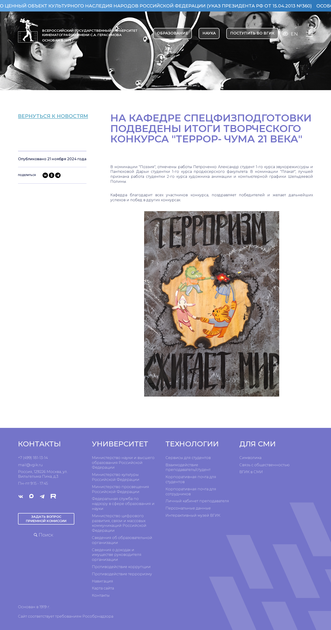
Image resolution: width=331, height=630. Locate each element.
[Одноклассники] (51, 175)
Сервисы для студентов (188, 458)
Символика (250, 458)
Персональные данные (188, 508)
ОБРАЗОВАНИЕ (172, 33)
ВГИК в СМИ (251, 472)
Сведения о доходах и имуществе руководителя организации (116, 555)
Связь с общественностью (264, 465)
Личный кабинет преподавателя (197, 501)
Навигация (102, 581)
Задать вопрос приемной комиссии (46, 519)
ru (41, 465)
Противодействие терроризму (122, 574)
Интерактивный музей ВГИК (193, 515)
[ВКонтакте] (45, 175)
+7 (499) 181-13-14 (33, 458)
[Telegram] (58, 175)
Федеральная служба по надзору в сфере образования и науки (123, 504)
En (294, 34)
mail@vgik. (28, 465)
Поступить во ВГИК (252, 33)
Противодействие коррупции (121, 567)
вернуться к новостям (53, 116)
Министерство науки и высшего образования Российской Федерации (123, 463)
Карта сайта (103, 588)
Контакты (101, 595)
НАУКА (209, 33)
